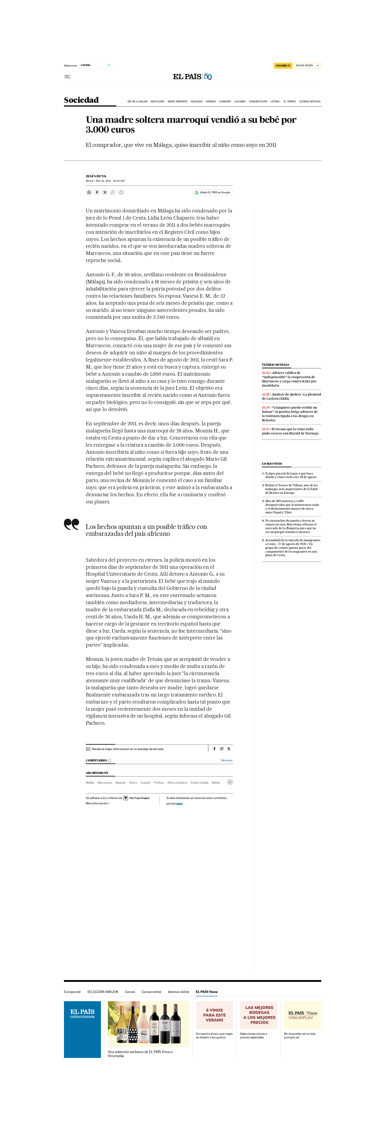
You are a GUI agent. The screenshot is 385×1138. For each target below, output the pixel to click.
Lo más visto (272, 463)
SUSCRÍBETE (283, 65)
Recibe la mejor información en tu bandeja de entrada (128, 749)
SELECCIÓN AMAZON (102, 992)
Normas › (227, 760)
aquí (179, 803)
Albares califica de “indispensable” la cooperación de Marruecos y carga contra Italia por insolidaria (289, 379)
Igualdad (197, 101)
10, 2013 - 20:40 (110, 181)
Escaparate (72, 992)
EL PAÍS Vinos (207, 992)
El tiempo (290, 101)
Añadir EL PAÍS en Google (215, 192)
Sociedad (81, 100)
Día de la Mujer (137, 101)
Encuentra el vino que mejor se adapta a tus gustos (214, 1035)
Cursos (130, 992)
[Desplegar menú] (67, 76)
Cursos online (151, 992)
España (145, 782)
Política (159, 782)
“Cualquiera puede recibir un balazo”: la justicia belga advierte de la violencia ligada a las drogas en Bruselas (290, 414)
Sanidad (211, 101)
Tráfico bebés (199, 782)
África (133, 782)
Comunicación (258, 101)
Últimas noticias (310, 101)
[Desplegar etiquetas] (230, 782)
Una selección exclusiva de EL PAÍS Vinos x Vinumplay (140, 1054)
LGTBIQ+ (275, 101)
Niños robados (177, 782)
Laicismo (240, 101)
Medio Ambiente (177, 101)
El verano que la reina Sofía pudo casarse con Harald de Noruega (290, 431)
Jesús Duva (96, 176)
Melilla (90, 782)
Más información (97, 803)
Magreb (120, 782)
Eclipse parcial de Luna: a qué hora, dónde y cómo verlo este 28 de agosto (291, 475)
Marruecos (105, 782)
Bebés (216, 782)
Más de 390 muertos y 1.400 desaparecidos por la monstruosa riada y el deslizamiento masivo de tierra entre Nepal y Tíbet (292, 506)
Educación (157, 101)
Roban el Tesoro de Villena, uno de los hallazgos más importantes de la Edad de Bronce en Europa (291, 488)
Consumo (225, 101)
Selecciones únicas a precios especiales (253, 1035)
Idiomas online (178, 992)
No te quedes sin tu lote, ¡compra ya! (300, 1035)
